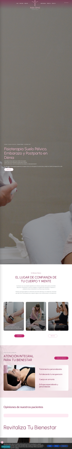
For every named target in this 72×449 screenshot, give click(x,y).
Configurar (17, 447)
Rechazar (56, 445)
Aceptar (50, 445)
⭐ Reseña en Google (6, 446)
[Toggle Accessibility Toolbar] (2, 442)
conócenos (19, 335)
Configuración (64, 445)
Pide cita (9, 169)
